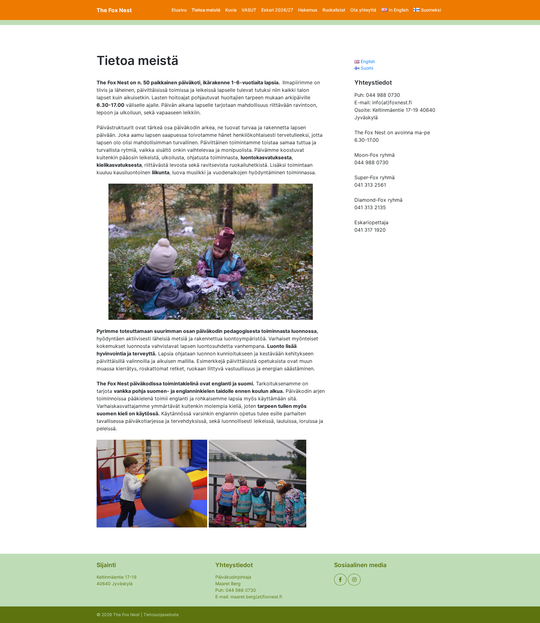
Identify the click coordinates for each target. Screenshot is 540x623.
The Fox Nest (114, 10)
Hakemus (308, 9)
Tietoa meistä (206, 9)
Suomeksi (431, 9)
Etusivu (179, 9)
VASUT (249, 9)
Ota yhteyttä (363, 9)
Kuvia (231, 9)
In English (398, 9)
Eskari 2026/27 (277, 9)
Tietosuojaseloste (161, 614)
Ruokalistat (333, 9)
